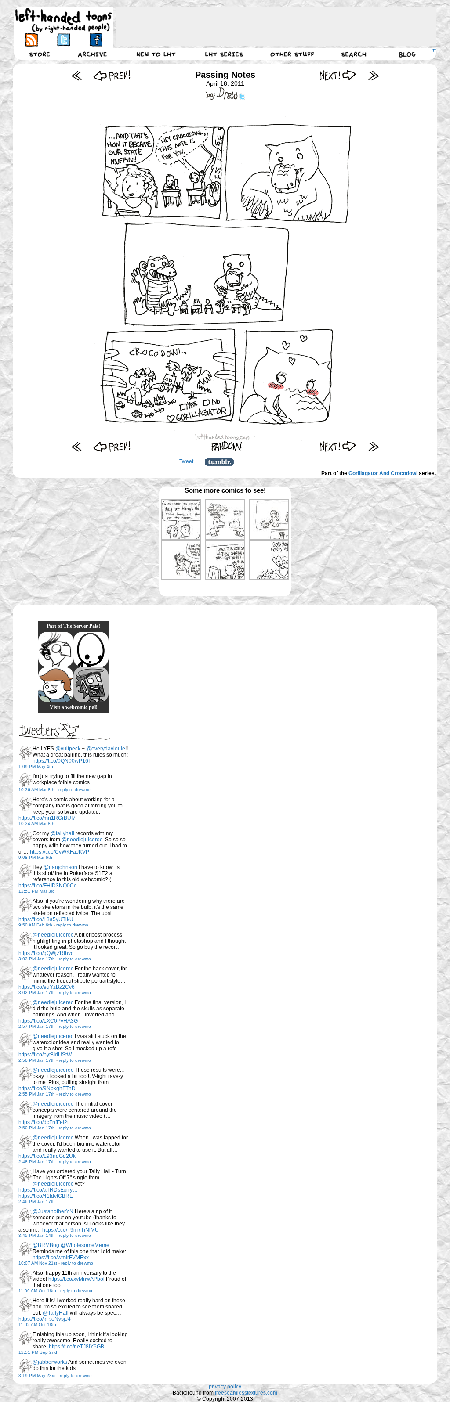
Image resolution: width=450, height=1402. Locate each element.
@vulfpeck (67, 749)
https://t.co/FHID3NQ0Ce (47, 886)
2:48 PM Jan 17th (36, 1161)
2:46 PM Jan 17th (36, 1201)
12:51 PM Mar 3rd (36, 891)
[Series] (224, 54)
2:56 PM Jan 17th (36, 1060)
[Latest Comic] (373, 75)
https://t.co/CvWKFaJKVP (59, 852)
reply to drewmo (74, 789)
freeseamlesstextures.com (246, 1393)
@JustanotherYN (53, 1211)
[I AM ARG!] (91, 684)
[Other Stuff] (292, 54)
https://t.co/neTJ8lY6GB (76, 1347)
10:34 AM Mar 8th (36, 823)
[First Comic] (76, 75)
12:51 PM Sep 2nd (37, 1352)
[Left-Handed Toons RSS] (31, 40)
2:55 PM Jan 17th (36, 1094)
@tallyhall (62, 833)
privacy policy (225, 1387)
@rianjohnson (60, 867)
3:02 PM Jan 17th (36, 992)
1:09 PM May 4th (35, 766)
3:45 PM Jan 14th (36, 1235)
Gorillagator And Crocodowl (382, 473)
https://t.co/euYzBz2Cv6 (46, 987)
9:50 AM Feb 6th (35, 925)
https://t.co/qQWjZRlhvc (45, 953)
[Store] (39, 54)
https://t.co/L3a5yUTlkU (45, 919)
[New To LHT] (156, 54)
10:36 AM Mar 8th (36, 789)
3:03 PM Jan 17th (36, 958)
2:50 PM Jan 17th (36, 1127)
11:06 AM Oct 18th (37, 1290)
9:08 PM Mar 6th (35, 857)
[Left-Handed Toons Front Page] (63, 20)
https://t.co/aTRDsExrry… (48, 1190)
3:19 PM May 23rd (37, 1375)
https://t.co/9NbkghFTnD (47, 1088)
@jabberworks (50, 1362)
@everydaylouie (105, 749)
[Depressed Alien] (91, 649)
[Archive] (92, 54)
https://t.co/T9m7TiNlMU (70, 1230)
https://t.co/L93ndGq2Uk (47, 1156)
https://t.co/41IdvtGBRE (45, 1196)
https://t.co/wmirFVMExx (61, 1257)
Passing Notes (225, 74)
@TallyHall (56, 1313)
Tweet (186, 461)
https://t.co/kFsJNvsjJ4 (44, 1319)
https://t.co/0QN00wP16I (61, 761)
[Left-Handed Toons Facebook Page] (95, 40)
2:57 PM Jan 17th (36, 1026)
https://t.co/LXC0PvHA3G (48, 1021)
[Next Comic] (338, 75)
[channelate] (55, 684)
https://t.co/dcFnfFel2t (43, 1122)
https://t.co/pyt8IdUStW (45, 1055)
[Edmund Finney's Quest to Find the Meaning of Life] (55, 649)
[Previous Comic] (112, 75)
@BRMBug (46, 1245)
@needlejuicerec (82, 839)
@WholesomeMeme (85, 1245)
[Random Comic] (226, 446)
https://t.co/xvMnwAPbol (76, 1279)
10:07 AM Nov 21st (37, 1263)
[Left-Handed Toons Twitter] (63, 40)
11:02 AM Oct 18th (37, 1324)
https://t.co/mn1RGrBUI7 (47, 818)
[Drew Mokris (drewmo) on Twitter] (25, 753)
